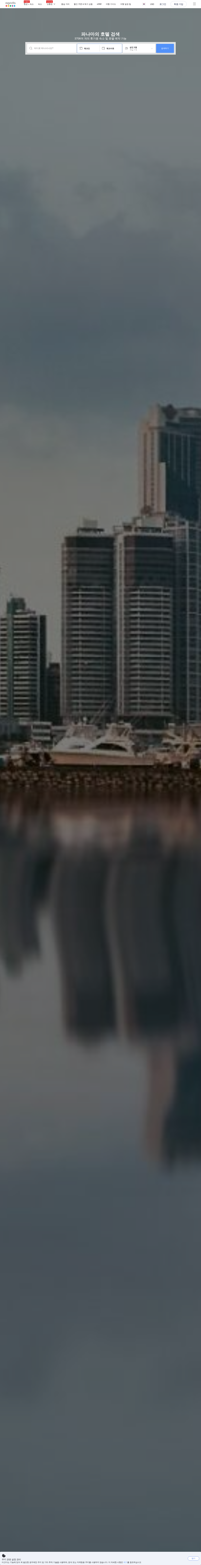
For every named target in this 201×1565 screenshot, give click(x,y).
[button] (144, 4)
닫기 (193, 1558)
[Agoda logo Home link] (10, 4)
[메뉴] (194, 4)
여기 (125, 1562)
